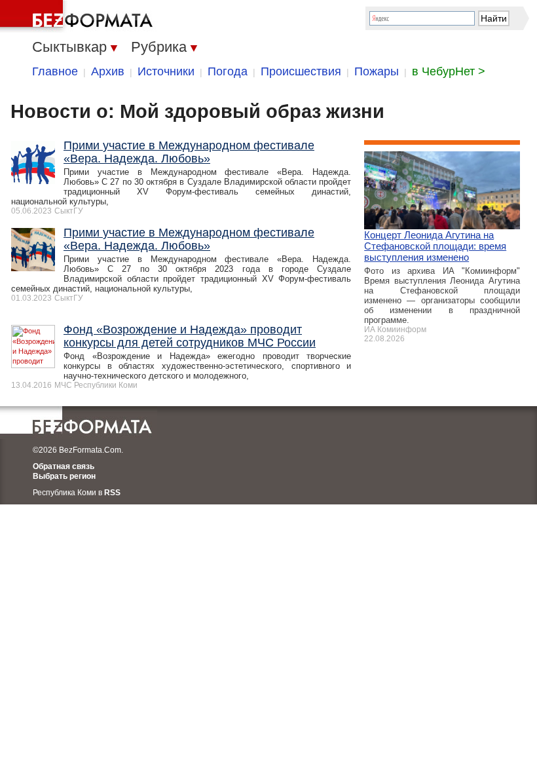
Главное (55, 71)
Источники (166, 71)
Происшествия (301, 71)
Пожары (376, 71)
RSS (112, 492)
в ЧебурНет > (448, 71)
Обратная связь (63, 466)
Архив (107, 71)
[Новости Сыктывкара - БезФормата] (78, 16)
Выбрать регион (64, 476)
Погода (228, 71)
